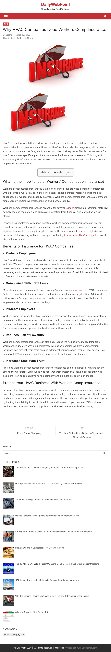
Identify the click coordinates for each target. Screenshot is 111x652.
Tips (6, 24)
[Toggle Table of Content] (67, 172)
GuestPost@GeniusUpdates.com (81, 647)
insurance (78, 290)
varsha (9, 35)
